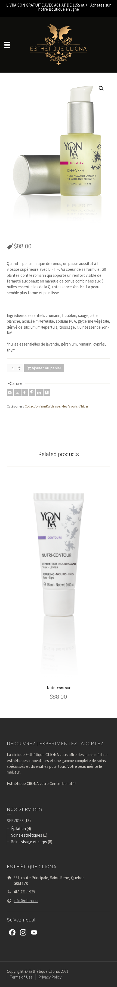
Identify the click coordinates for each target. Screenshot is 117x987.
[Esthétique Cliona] (58, 44)
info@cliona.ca (26, 900)
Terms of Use (21, 977)
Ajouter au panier (46, 368)
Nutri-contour (58, 687)
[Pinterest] (32, 392)
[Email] (10, 392)
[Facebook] (24, 392)
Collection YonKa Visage (42, 406)
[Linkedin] (39, 392)
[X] (17, 392)
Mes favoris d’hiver (74, 406)
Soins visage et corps (29, 841)
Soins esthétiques (26, 835)
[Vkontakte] (47, 392)
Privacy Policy (49, 977)
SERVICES (15, 820)
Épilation (18, 828)
